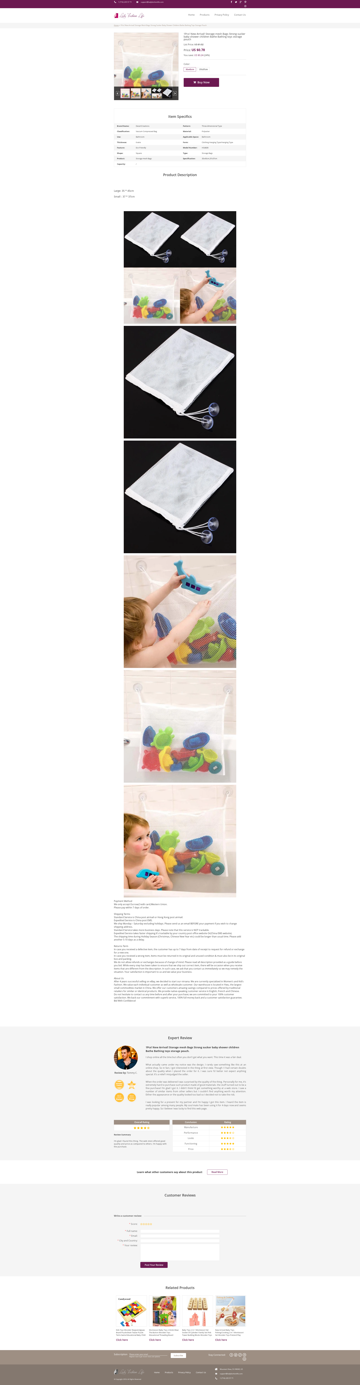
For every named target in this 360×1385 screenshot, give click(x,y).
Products (205, 14)
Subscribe (178, 1355)
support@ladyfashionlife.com (152, 2)
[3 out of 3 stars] (146, 1224)
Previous (117, 93)
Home (191, 14)
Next (174, 93)
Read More (217, 1172)
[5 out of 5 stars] (151, 1224)
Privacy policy (222, 14)
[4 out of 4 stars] (148, 1224)
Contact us (240, 14)
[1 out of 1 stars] (141, 1224)
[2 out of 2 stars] (143, 1224)
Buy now (203, 82)
